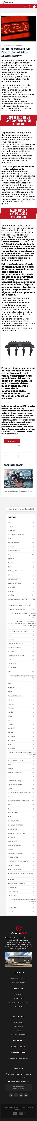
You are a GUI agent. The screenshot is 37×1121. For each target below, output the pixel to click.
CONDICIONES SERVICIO (18, 1035)
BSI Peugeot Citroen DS (15, 571)
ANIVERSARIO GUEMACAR (16, 535)
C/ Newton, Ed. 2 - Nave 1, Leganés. (19, 1074)
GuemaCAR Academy (15, 696)
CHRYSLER (11, 591)
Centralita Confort (14, 579)
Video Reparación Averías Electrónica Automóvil (23, 901)
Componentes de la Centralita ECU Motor (22, 599)
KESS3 (10, 716)
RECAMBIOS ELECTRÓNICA (18, 979)
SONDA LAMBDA (13, 857)
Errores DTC (12, 664)
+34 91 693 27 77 (20, 1078)
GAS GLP (10, 692)
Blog (9, 555)
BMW (9, 567)
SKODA (10, 849)
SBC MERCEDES (13, 813)
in (11, 1095)
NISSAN (10, 764)
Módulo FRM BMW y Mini (16, 760)
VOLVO (10, 912)
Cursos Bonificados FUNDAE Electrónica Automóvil (23, 614)
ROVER (10, 805)
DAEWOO (11, 639)
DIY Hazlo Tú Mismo (14, 648)
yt (26, 1095)
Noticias (10, 769)
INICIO (18, 995)
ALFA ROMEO (12, 531)
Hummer (11, 704)
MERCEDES (11, 740)
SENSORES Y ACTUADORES (16, 833)
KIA (9, 720)
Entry (9, 660)
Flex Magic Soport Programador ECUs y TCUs (23, 677)
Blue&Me (11, 563)
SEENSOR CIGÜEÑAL (14, 821)
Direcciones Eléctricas (15, 644)
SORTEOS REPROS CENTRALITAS (18, 861)
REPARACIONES (18, 999)
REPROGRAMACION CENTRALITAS (18, 801)
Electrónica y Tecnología (16, 656)
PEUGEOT (11, 789)
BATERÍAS (11, 547)
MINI (9, 744)
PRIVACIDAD (18, 1027)
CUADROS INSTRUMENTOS (16, 609)
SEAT (9, 817)
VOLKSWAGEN (12, 908)
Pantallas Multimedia (15, 785)
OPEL (9, 777)
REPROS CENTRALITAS (18, 1047)
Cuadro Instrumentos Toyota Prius (19, 605)
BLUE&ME (11, 559)
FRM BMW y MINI (13, 688)
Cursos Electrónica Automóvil (18, 631)
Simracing (11, 837)
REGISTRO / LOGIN (18, 983)
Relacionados (12, 441)
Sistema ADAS (12, 841)
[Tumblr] (16, 446)
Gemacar (19, 45)
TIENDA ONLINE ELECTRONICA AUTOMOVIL (21, 873)
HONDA (10, 700)
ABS (9, 523)
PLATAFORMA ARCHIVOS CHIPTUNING (19, 793)
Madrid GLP (11, 728)
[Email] (18, 446)
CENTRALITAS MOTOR (15, 583)
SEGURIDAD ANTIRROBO (15, 825)
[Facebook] (5, 446)
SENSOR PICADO (13, 829)
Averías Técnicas (13, 543)
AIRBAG (10, 527)
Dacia (10, 635)
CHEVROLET (11, 587)
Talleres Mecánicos (14, 869)
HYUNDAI (11, 708)
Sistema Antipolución (15, 845)
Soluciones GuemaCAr (15, 853)
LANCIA (10, 724)
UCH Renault (12, 887)
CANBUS (10, 575)
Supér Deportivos (13, 865)
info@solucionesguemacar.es (19, 1081)
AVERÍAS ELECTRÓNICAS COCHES (18, 1003)
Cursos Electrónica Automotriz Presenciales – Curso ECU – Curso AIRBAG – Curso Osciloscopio (22, 623)
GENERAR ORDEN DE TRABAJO (18, 1058)
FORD (10, 684)
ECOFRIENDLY (12, 652)
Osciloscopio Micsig (14, 781)
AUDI (9, 539)
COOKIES (19, 1031)
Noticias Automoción (15, 773)
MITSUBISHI (11, 748)
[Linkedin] (13, 446)
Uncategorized (13, 891)
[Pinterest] (10, 446)
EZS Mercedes (12, 668)
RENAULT (10, 797)
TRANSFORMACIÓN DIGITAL (16, 883)
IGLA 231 (10, 712)
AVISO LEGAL (18, 1023)
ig (21, 1095)
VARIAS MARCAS (13, 896)
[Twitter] (7, 446)
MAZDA (10, 732)
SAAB (9, 809)
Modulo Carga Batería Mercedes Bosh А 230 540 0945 (22, 753)
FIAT (9, 672)
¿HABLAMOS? (18, 1007)
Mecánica (11, 736)
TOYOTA (11, 879)
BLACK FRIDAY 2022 (14, 551)
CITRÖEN (11, 595)
